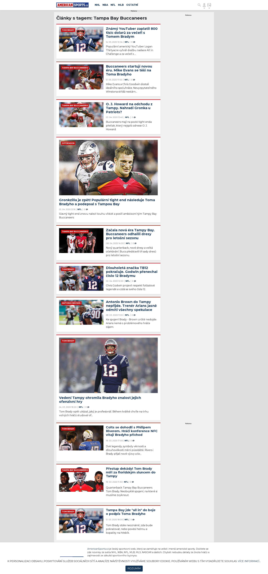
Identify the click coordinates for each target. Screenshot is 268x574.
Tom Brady (68, 30)
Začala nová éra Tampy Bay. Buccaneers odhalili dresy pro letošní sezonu (130, 234)
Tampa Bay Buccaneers (75, 68)
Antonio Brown (71, 303)
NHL (97, 4)
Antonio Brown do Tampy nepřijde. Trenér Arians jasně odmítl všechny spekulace (131, 306)
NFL (113, 4)
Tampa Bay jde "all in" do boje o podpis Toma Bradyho (130, 512)
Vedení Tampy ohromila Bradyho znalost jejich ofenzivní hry (100, 400)
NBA (105, 4)
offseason (68, 143)
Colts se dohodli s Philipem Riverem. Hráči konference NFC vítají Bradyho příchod (132, 431)
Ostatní (132, 4)
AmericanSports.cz (98, 548)
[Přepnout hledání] (199, 5)
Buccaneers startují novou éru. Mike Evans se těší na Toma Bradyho (129, 70)
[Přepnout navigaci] (204, 5)
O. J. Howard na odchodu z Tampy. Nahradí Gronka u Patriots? (129, 108)
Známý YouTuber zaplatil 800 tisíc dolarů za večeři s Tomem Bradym (132, 32)
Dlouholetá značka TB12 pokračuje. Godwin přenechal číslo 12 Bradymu (131, 272)
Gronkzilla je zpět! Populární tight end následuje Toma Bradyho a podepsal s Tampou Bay (107, 202)
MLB (121, 4)
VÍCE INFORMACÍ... (249, 561)
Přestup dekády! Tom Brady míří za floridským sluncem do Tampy (131, 472)
